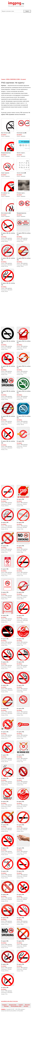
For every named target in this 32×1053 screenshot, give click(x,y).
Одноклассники (12, 1004)
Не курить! (3, 134)
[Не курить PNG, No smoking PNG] (7, 225)
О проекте (4, 1004)
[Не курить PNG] (23, 433)
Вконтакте (27, 1004)
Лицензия (6, 1006)
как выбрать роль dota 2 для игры (9, 1001)
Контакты (26, 1006)
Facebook (21, 1004)
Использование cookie (16, 1006)
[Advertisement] (16, 31)
